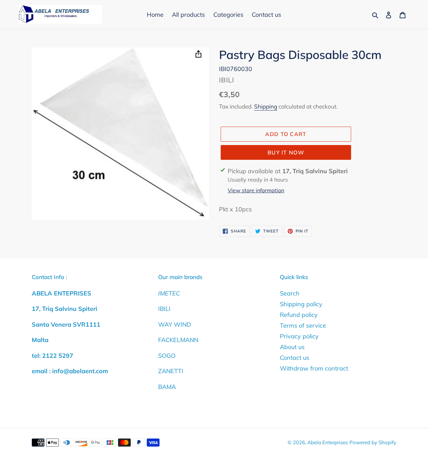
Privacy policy (299, 336)
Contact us (294, 357)
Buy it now (286, 152)
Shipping (265, 106)
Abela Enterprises (327, 442)
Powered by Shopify (372, 442)
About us (292, 347)
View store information (256, 190)
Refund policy (299, 315)
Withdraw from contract (314, 368)
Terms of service (303, 325)
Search (290, 293)
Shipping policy (301, 304)
